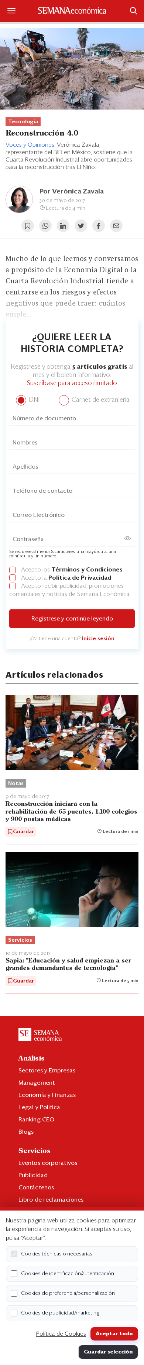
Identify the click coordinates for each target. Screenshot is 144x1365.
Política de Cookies (61, 1334)
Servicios (20, 940)
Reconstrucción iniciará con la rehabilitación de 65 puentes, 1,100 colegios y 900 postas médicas (71, 811)
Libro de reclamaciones (50, 1200)
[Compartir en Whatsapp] (45, 225)
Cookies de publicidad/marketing (60, 1313)
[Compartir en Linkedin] (63, 225)
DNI (33, 400)
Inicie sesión (98, 638)
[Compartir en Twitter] (81, 225)
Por (72, 191)
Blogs (26, 1132)
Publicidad (33, 1175)
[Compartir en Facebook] (98, 225)
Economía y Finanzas (47, 1095)
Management (36, 1083)
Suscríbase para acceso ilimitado (72, 383)
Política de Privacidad (79, 578)
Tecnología (23, 121)
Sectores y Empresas (46, 1071)
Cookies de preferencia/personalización (68, 1293)
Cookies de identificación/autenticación (67, 1273)
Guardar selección (108, 1352)
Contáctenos (36, 1187)
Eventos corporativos (47, 1163)
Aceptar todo (114, 1333)
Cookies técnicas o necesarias (56, 1254)
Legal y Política (39, 1107)
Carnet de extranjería (100, 400)
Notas (16, 783)
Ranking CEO (36, 1120)
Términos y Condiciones (87, 570)
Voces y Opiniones (30, 145)
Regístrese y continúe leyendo (72, 619)
